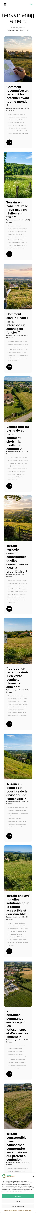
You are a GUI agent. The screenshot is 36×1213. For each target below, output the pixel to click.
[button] (33, 1176)
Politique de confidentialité (10, 1210)
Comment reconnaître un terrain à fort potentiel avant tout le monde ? (17, 96)
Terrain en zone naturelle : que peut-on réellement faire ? (17, 210)
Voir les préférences (18, 1206)
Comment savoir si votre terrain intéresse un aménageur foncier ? (17, 323)
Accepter (18, 1196)
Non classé (10, 110)
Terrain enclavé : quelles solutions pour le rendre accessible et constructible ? (18, 905)
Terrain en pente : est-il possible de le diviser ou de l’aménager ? (17, 791)
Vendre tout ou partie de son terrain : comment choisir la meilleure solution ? (17, 438)
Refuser (18, 1201)
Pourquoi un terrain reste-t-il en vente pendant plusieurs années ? (17, 678)
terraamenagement (14, 108)
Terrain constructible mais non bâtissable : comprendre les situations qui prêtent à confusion (16, 1146)
